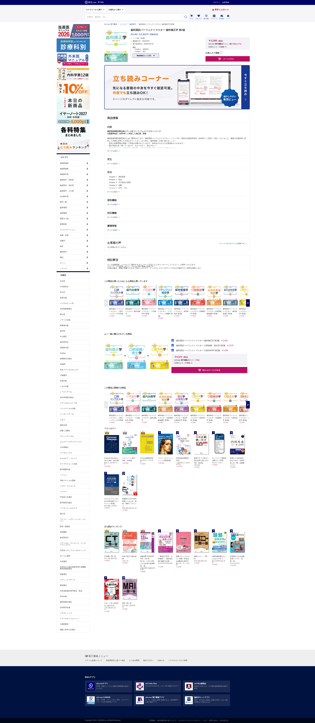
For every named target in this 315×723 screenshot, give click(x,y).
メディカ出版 (65, 320)
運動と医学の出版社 (67, 630)
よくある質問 (134, 660)
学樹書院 (63, 532)
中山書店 (63, 336)
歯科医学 (132, 24)
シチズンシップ (66, 613)
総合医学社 (64, 342)
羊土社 (62, 292)
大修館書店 (64, 624)
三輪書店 (63, 375)
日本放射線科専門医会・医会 (71, 591)
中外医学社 (64, 287)
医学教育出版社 (66, 503)
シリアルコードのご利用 (177, 660)
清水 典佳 (134, 34)
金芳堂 (62, 331)
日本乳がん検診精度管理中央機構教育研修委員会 (73, 568)
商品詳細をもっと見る (144, 55)
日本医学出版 (65, 607)
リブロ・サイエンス (67, 486)
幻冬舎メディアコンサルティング (73, 550)
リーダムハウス (66, 453)
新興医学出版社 (66, 359)
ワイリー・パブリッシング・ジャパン (73, 520)
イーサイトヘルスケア (68, 508)
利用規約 (152, 720)
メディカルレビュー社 (68, 403)
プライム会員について (93, 660)
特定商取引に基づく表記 (115, 660)
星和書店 (63, 585)
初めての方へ (148, 660)
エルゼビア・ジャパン (68, 458)
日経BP (63, 364)
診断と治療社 (65, 431)
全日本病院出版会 (67, 397)
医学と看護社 (65, 526)
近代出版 (63, 596)
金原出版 (63, 298)
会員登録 (225, 2)
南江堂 (62, 514)
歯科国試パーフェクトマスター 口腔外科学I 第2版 (198, 350)
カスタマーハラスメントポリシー (190, 720)
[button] (248, 303)
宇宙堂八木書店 (66, 497)
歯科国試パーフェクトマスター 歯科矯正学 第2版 (198, 341)
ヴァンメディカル (67, 436)
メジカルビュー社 (67, 303)
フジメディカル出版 (67, 408)
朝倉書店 (63, 574)
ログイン (216, 2)
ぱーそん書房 (65, 556)
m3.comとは (224, 720)
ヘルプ (205, 720)
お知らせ (161, 660)
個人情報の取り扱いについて (167, 720)
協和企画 (63, 425)
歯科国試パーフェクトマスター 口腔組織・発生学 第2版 (200, 346)
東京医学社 (64, 538)
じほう (62, 420)
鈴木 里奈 (142, 34)
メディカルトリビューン (69, 619)
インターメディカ (67, 414)
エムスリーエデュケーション (71, 442)
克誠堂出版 (64, 348)
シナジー (63, 492)
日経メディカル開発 (67, 480)
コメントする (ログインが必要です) (232, 243)
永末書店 (63, 561)
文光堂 (62, 281)
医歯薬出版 (64, 325)
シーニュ (63, 475)
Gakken (63, 353)
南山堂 (62, 314)
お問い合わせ (213, 720)
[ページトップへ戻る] (308, 719)
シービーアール (66, 392)
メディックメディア (67, 580)
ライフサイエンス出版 (68, 464)
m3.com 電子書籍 (110, 24)
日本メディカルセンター (69, 370)
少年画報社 (64, 447)
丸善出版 (63, 381)
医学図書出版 (65, 469)
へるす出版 (64, 386)
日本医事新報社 (66, 309)
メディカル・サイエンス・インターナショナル (73, 544)
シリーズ (123, 24)
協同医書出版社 (66, 602)
